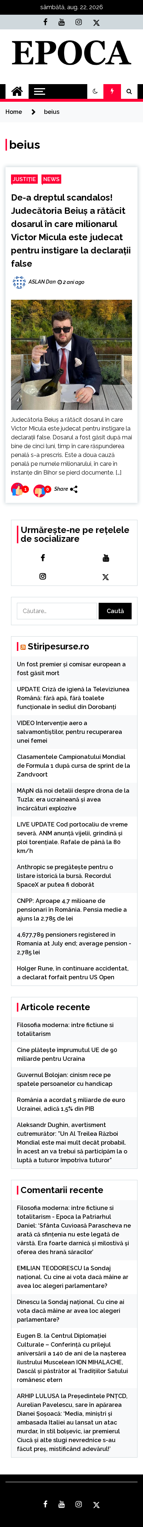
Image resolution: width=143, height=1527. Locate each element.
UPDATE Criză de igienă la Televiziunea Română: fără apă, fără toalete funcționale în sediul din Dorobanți (73, 698)
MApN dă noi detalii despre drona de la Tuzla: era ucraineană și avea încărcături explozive (73, 799)
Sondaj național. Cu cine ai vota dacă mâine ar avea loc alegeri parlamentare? (72, 1277)
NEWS (51, 179)
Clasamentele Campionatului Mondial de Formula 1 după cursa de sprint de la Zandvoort (73, 765)
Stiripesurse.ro (58, 646)
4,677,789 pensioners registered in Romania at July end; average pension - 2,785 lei (74, 943)
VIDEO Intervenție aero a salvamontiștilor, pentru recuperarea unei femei (69, 732)
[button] (95, 91)
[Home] (17, 91)
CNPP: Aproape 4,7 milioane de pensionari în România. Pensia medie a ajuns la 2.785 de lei (72, 909)
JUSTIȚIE (24, 179)
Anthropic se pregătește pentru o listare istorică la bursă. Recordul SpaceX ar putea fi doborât (65, 876)
